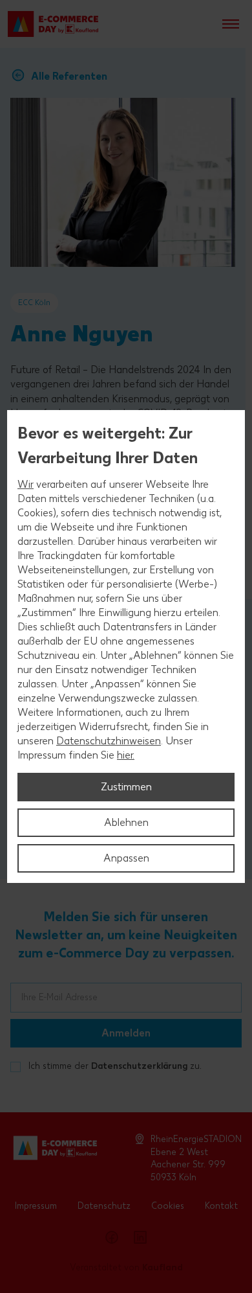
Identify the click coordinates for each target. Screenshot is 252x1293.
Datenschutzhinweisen (108, 741)
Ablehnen (126, 822)
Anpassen (126, 858)
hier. (125, 755)
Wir (25, 484)
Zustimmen (126, 787)
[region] (126, 646)
